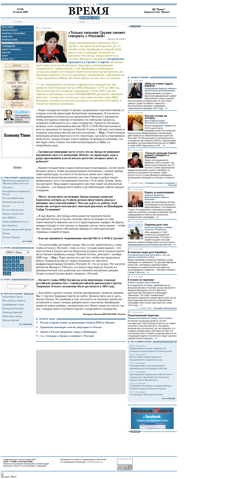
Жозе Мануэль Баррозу (14, 300)
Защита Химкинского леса (15, 221)
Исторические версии (13, 202)
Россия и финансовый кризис (16, 229)
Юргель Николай (10, 320)
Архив (19, 22)
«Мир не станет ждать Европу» (159, 84)
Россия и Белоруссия (12, 209)
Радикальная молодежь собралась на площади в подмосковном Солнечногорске (151, 349)
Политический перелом (143, 315)
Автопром (7, 187)
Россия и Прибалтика (13, 198)
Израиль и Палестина (12, 213)
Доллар (6, 233)
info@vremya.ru (95, 461)
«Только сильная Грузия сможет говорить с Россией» (161, 155)
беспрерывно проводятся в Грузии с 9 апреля (96, 60)
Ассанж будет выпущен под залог (146, 394)
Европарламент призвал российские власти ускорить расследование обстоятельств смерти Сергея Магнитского (151, 377)
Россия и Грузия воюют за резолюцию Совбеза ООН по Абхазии (77, 322)
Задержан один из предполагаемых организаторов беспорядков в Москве (148, 367)
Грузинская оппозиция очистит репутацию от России (71, 327)
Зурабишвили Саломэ (13, 304)
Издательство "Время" (157, 12)
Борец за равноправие (159, 192)
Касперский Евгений (12, 308)
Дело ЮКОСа (9, 217)
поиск (82, 22)
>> (166, 108)
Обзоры (17, 167)
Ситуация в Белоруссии (165, 308)
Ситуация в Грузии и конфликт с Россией (70, 336)
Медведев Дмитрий (12, 312)
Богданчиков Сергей (12, 296)
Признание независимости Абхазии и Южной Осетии (15, 182)
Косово (6, 206)
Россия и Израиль (11, 237)
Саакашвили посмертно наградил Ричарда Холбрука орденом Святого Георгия (151, 387)
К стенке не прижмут (141, 279)
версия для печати (116, 39)
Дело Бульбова (9, 225)
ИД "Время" (159, 9)
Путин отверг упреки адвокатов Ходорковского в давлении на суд (146, 358)
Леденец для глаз (156, 224)
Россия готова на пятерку (156, 116)
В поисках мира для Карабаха (147, 252)
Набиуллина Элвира (12, 316)
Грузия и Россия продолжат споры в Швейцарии (68, 332)
